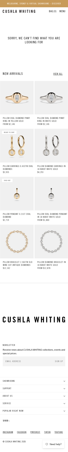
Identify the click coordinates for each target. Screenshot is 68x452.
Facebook (21, 432)
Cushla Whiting (13, 441)
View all (58, 73)
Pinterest (35, 432)
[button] (62, 11)
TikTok (47, 432)
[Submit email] (59, 361)
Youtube (59, 432)
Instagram (8, 432)
